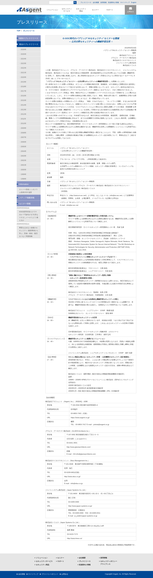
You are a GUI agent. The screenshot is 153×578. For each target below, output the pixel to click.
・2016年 (22, 96)
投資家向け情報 (113, 2)
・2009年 (22, 128)
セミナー (95, 10)
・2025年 (22, 54)
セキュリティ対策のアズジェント (29, 10)
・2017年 (22, 91)
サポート (109, 10)
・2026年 (22, 49)
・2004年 (22, 151)
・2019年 (22, 82)
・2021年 (22, 73)
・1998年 (22, 179)
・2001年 (22, 165)
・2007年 (22, 137)
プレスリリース (85, 2)
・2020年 (22, 77)
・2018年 (22, 86)
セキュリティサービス (67, 10)
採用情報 (103, 2)
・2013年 (22, 110)
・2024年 (22, 59)
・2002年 (22, 160)
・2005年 (22, 146)
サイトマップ (125, 2)
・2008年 (22, 133)
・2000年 (22, 170)
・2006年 (22, 142)
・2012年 (22, 114)
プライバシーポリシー (49, 574)
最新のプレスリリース (28, 38)
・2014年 (22, 105)
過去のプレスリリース (28, 44)
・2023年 (22, 63)
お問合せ (64, 574)
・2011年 (22, 119)
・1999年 (22, 174)
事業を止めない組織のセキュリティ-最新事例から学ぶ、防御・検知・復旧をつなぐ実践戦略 (28, 232)
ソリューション (52, 10)
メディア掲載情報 (26, 198)
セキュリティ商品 (81, 10)
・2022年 (22, 68)
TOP (18, 31)
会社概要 (96, 2)
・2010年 (22, 123)
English (133, 2)
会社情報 (21, 574)
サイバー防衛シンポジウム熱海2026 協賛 (28, 190)
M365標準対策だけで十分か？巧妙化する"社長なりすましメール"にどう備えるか (28, 216)
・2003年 (22, 156)
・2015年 (22, 100)
